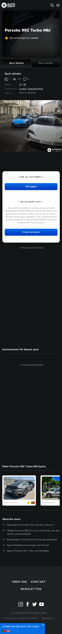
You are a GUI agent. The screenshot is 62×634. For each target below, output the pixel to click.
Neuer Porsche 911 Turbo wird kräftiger (28, 550)
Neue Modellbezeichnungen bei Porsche (28, 545)
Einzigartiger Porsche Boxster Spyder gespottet (32, 539)
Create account (31, 232)
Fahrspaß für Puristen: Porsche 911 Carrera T (31, 524)
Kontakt (38, 582)
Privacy (47, 618)
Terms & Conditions (20, 618)
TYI (20, 84)
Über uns (19, 582)
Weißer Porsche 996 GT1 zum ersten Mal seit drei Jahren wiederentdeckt (33, 532)
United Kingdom (35, 88)
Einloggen (31, 186)
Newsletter (31, 589)
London (22, 88)
